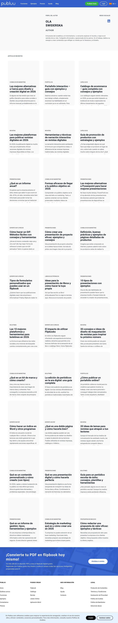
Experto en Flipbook (17, 228)
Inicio (2, 588)
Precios (2, 606)
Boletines (13, 325)
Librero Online (34, 599)
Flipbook (33, 588)
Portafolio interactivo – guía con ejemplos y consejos (57, 89)
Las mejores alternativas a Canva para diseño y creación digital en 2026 (23, 89)
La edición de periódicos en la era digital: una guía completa (58, 380)
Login (103, 4)
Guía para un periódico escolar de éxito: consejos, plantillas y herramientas (92, 478)
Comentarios (4, 602)
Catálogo (33, 591)
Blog (61, 588)
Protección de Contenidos (99, 588)
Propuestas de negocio (88, 519)
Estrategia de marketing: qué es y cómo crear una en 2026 (58, 526)
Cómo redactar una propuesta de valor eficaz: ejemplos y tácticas (94, 526)
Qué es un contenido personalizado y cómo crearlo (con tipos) (21, 477)
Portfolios (49, 82)
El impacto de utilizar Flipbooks (56, 330)
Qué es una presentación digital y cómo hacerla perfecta (58, 477)
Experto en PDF (15, 422)
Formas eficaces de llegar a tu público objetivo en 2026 (59, 186)
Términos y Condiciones (98, 591)
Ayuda (62, 591)
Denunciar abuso (96, 606)
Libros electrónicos (52, 276)
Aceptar (90, 618)
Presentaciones (15, 179)
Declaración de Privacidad (99, 595)
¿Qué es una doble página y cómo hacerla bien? (59, 427)
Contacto (63, 595)
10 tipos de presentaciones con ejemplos (91, 283)
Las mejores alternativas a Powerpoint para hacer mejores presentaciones (93, 186)
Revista (32, 595)
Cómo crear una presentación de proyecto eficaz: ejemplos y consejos (59, 236)
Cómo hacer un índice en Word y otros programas (23, 427)
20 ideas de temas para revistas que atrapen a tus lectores (94, 429)
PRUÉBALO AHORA (98, 561)
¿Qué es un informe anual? (20, 184)
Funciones (3, 595)
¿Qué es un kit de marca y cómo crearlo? (23, 379)
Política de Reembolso (98, 602)
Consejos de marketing (18, 82)
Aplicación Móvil (35, 602)
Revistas (12, 130)
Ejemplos (3, 599)
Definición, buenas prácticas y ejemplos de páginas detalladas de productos (93, 236)
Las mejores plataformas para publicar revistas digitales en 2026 (23, 137)
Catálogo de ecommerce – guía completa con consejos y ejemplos (93, 89)
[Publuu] (8, 3)
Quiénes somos (5, 591)
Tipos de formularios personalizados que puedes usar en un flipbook (21, 284)
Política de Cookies (97, 599)
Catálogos (84, 82)
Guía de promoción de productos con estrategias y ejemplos (92, 137)
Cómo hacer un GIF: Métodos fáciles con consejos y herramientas (23, 235)
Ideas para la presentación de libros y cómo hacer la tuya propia (58, 284)
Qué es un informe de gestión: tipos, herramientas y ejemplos (23, 526)
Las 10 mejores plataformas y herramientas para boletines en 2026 (19, 333)
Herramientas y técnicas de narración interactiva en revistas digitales (58, 137)
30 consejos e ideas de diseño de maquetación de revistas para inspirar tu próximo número (93, 333)
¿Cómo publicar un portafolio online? (90, 379)
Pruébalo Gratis (92, 4)
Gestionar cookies (104, 618)
